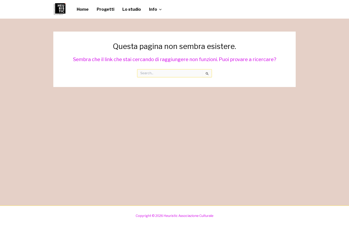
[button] (159, 9)
